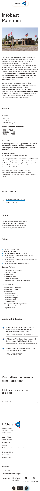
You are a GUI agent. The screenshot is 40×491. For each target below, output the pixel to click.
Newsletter (6, 478)
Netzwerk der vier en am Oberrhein (7, 431)
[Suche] (26, 488)
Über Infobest (6, 437)
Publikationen (6, 457)
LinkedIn (26, 481)
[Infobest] (20, 3)
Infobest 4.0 (6, 442)
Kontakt (4, 445)
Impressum (5, 467)
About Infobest (7, 440)
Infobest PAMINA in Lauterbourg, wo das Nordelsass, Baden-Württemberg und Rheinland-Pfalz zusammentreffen (20, 329)
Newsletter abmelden (16, 479)
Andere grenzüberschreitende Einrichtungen (17, 448)
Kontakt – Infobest (15, 167)
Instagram (34, 481)
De (14, 488)
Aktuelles (5, 455)
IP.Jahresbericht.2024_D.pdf (15, 200)
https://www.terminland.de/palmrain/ (14, 155)
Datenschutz (6, 470)
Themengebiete (7, 452)
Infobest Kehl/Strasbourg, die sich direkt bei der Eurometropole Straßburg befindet (21, 340)
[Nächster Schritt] (37, 402)
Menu (20, 488)
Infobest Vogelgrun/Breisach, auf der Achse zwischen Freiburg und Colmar (20, 349)
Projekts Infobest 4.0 (20, 83)
